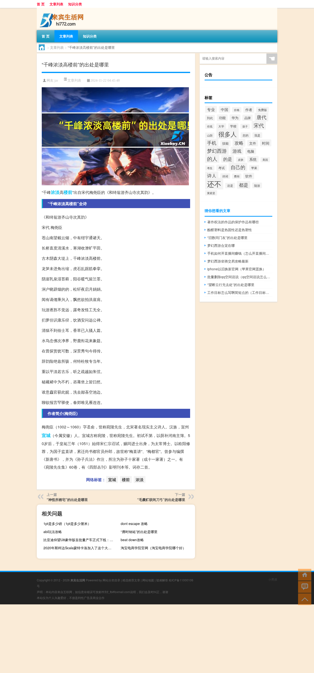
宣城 (46, 435)
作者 (248, 109)
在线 (209, 126)
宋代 (259, 125)
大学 (221, 126)
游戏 (237, 151)
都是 (243, 185)
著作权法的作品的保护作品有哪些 (233, 221)
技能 (225, 143)
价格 (236, 110)
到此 (210, 118)
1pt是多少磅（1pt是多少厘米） (67, 523)
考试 (221, 167)
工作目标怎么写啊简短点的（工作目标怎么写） (239, 292)
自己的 (238, 167)
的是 (227, 159)
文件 (252, 143)
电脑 (250, 151)
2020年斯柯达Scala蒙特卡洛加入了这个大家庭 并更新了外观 (80, 547)
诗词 (225, 176)
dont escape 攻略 (134, 523)
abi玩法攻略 (52, 531)
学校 (233, 126)
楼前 (68, 192)
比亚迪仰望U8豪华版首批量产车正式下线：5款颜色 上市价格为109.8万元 (80, 539)
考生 (209, 168)
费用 (236, 176)
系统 (253, 159)
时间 (265, 143)
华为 (235, 117)
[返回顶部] (303, 598)
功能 (222, 117)
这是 (230, 185)
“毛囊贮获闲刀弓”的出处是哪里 (161, 499)
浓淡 (55, 192)
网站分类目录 (111, 580)
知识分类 (75, 3)
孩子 (245, 126)
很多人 (227, 133)
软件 (248, 176)
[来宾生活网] (62, 9)
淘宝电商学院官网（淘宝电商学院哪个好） (153, 547)
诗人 (211, 175)
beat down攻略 (132, 539)
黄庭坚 (211, 193)
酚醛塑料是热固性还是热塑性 (229, 229)
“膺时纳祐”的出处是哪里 (139, 531)
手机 (211, 142)
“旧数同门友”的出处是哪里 (227, 237)
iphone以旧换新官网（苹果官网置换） (236, 268)
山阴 (209, 135)
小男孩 (272, 579)
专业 (211, 109)
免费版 (262, 110)
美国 (265, 160)
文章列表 (56, 3)
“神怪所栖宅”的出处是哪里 (67, 499)
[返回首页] (303, 574)
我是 (257, 135)
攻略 (239, 143)
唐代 (261, 117)
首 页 (41, 3)
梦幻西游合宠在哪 (221, 245)
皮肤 (240, 160)
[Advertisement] (147, 638)
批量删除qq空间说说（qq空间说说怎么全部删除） (239, 276)
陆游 (257, 185)
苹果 (254, 168)
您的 (246, 135)
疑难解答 (162, 580)
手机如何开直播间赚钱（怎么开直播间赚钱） (239, 253)
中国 (224, 109)
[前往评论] (303, 586)
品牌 (247, 117)
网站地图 (148, 580)
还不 (214, 183)
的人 (212, 158)
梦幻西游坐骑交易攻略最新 (228, 261)
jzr (56, 80)
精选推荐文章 (131, 580)
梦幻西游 (217, 150)
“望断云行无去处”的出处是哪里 (230, 284)
